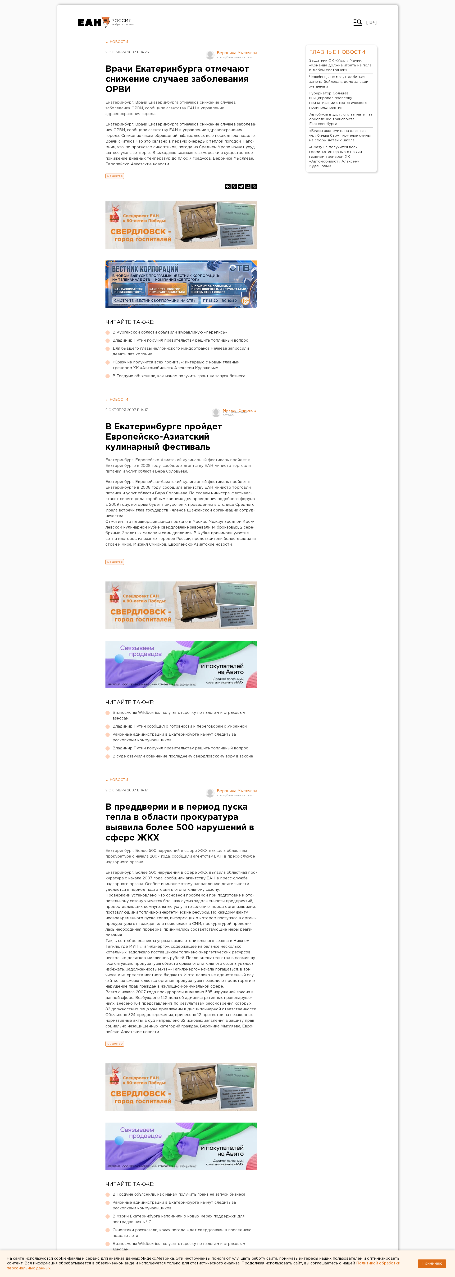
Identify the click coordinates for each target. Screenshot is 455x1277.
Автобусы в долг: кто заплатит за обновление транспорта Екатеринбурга (341, 119)
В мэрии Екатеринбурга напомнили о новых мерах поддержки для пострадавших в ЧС (179, 1219)
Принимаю (432, 1263)
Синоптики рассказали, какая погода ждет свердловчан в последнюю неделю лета (182, 1233)
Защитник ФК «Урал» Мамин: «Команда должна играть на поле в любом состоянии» (340, 65)
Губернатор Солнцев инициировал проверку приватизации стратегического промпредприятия (338, 100)
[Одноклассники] (234, 186)
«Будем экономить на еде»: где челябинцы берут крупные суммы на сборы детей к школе (340, 135)
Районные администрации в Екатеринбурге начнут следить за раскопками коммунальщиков (174, 737)
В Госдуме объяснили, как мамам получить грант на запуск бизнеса (179, 376)
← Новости (116, 42)
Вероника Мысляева (237, 53)
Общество (115, 176)
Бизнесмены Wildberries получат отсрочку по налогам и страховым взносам (179, 715)
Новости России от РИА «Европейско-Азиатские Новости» (94, 22)
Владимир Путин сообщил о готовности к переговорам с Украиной (180, 726)
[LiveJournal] (254, 186)
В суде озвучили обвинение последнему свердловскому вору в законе (183, 756)
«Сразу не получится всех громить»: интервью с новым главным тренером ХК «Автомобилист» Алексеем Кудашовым (176, 365)
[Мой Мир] (247, 186)
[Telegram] (241, 186)
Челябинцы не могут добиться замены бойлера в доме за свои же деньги (338, 81)
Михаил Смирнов (239, 411)
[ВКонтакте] (228, 186)
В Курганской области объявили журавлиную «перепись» (170, 332)
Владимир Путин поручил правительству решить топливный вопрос (180, 340)
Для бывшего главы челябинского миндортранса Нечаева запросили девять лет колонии (181, 351)
